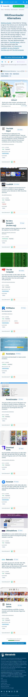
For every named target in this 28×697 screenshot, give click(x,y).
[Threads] (12, 691)
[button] (20, 130)
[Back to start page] (2, 2)
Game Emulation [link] (4, 76)
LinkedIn (9, 675)
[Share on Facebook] (2, 62)
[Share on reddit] (8, 62)
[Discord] (1, 691)
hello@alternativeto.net (6, 672)
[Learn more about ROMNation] (3, 308)
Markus (15, 661)
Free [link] (11, 73)
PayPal (21, 676)
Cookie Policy (4, 683)
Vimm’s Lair (17, 46)
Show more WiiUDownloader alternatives (14, 643)
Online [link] (2, 73)
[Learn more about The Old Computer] (3, 269)
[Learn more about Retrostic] (3, 559)
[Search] (24, 2)
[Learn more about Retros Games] (3, 604)
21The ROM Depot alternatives (8, 144)
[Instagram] (14, 691)
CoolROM (4, 48)
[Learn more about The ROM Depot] (3, 128)
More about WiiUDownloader (13, 57)
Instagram (3, 675)
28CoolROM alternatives (7, 195)
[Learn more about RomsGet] (3, 482)
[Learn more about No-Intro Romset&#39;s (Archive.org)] (3, 221)
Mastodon (11, 673)
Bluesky (16, 673)
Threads (20, 673)
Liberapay (16, 676)
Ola (10, 661)
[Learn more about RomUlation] (3, 354)
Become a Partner (5, 686)
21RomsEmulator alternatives (8, 411)
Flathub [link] (7, 73)
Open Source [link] (16, 73)
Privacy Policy (4, 681)
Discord (17, 672)
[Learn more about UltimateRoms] (3, 531)
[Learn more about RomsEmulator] (3, 399)
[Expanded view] (22, 71)
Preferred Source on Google (7, 688)
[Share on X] (5, 62)
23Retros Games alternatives (7, 615)
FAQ (2, 678)
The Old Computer (18, 50)
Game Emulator (5, 153)
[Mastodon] (6, 691)
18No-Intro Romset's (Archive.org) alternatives (9, 233)
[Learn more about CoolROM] (3, 184)
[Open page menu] (26, 2)
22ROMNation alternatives (7, 313)
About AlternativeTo (5, 684)
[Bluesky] (9, 691)
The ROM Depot (14, 42)
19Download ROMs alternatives (8, 460)
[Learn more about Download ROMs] (3, 447)
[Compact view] (23, 71)
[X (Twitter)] (4, 691)
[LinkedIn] (17, 691)
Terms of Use (4, 680)
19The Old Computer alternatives (8, 282)
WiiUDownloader (6, 23)
